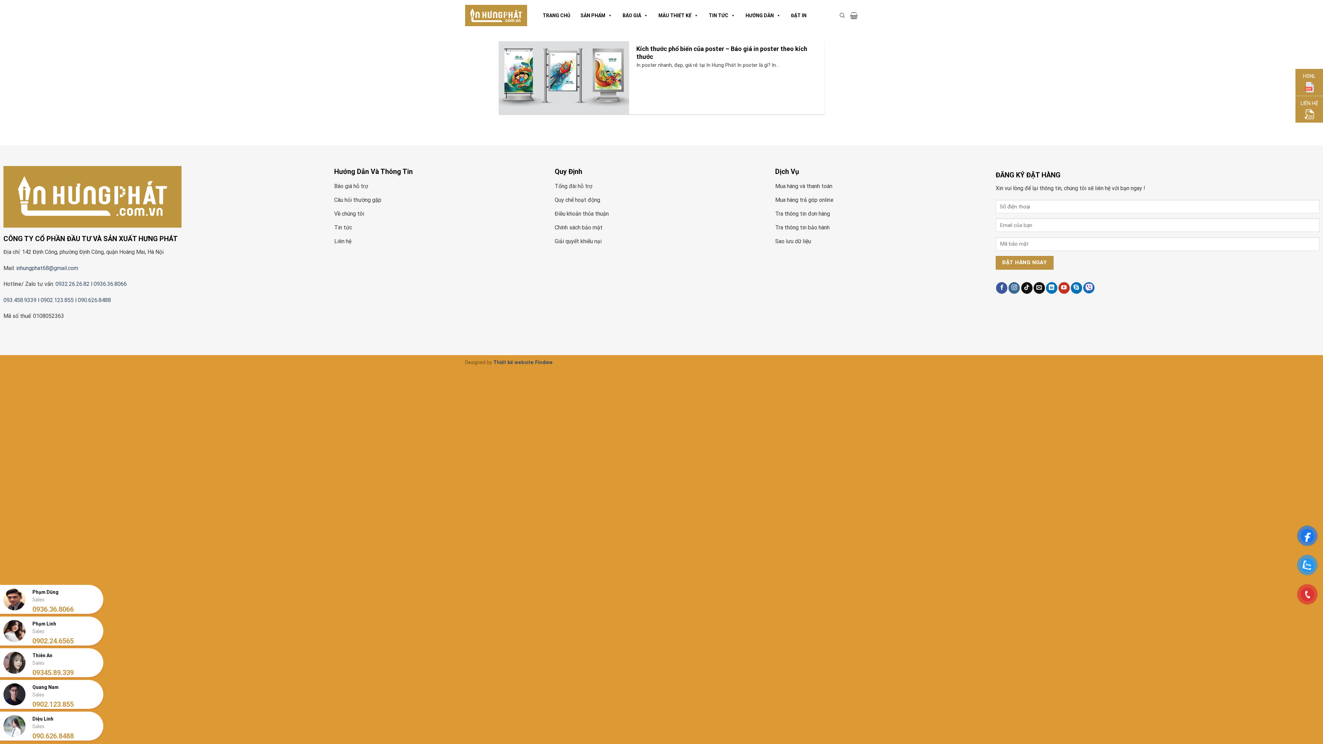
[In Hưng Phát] (496, 15)
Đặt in (799, 15)
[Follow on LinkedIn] (1051, 288)
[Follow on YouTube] (1064, 288)
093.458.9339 (20, 300)
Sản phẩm (593, 15)
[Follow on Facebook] (1001, 288)
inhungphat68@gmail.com (47, 268)
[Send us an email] (1039, 288)
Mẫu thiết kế (674, 15)
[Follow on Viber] (1089, 287)
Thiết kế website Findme (523, 362)
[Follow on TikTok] (1027, 288)
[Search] (842, 15)
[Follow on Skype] (1076, 288)
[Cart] (854, 15)
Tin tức (718, 15)
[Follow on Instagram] (1014, 288)
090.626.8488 (94, 300)
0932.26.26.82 (72, 284)
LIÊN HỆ (1309, 103)
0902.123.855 (57, 300)
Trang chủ (556, 15)
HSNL (1309, 76)
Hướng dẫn (760, 15)
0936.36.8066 (111, 284)
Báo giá (632, 15)
